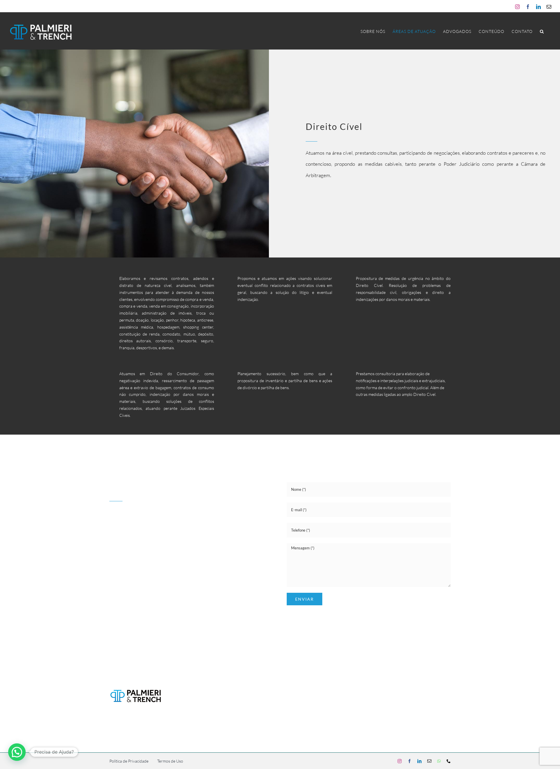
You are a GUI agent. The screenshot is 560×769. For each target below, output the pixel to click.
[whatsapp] (153, 553)
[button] (542, 31)
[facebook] (122, 553)
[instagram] (111, 553)
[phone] (163, 553)
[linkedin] (132, 553)
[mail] (143, 553)
